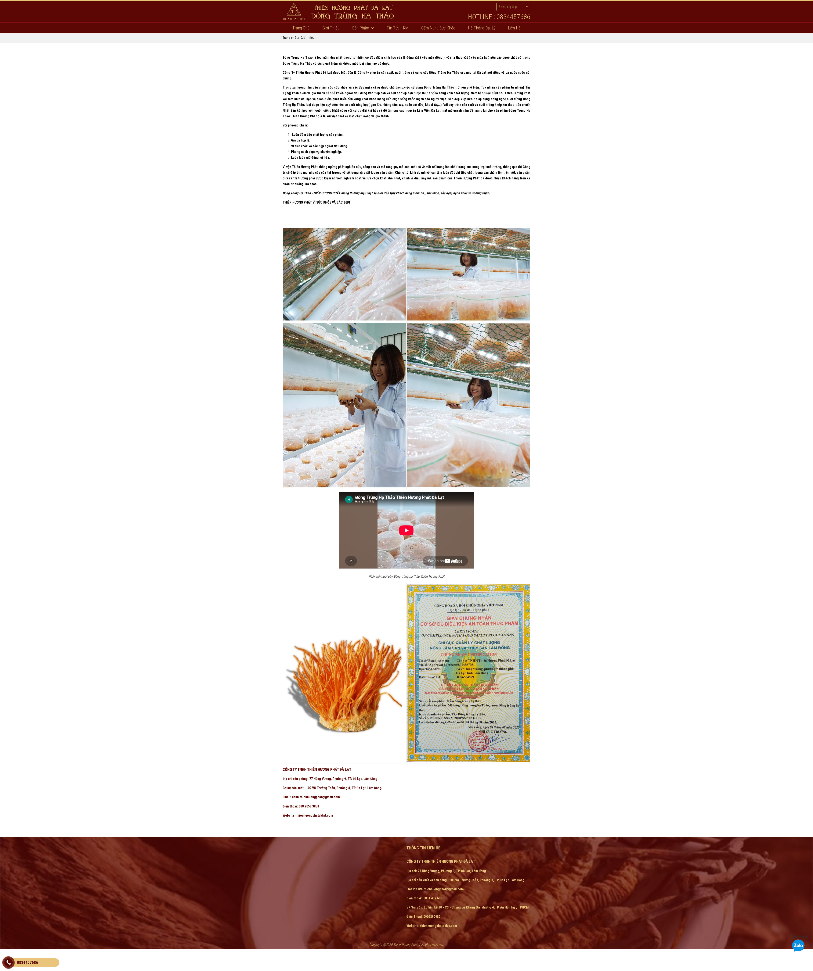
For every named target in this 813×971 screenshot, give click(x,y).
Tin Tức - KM (398, 28)
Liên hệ (514, 28)
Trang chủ (301, 28)
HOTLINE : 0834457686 (499, 16)
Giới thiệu (331, 28)
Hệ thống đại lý (481, 28)
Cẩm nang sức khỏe (438, 28)
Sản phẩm (360, 28)
